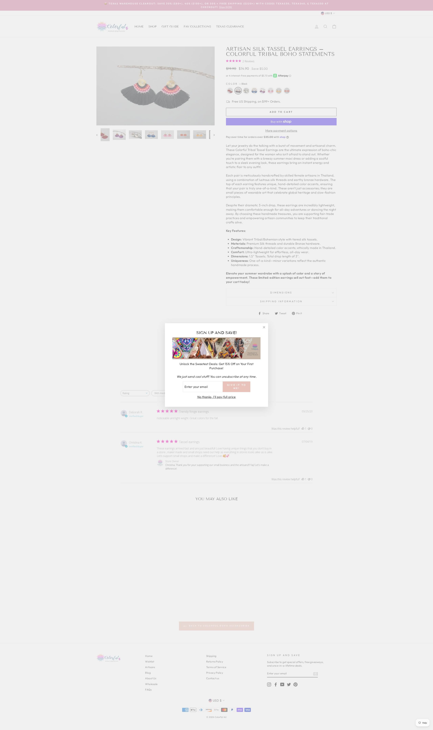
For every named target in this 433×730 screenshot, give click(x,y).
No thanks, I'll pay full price (216, 397)
